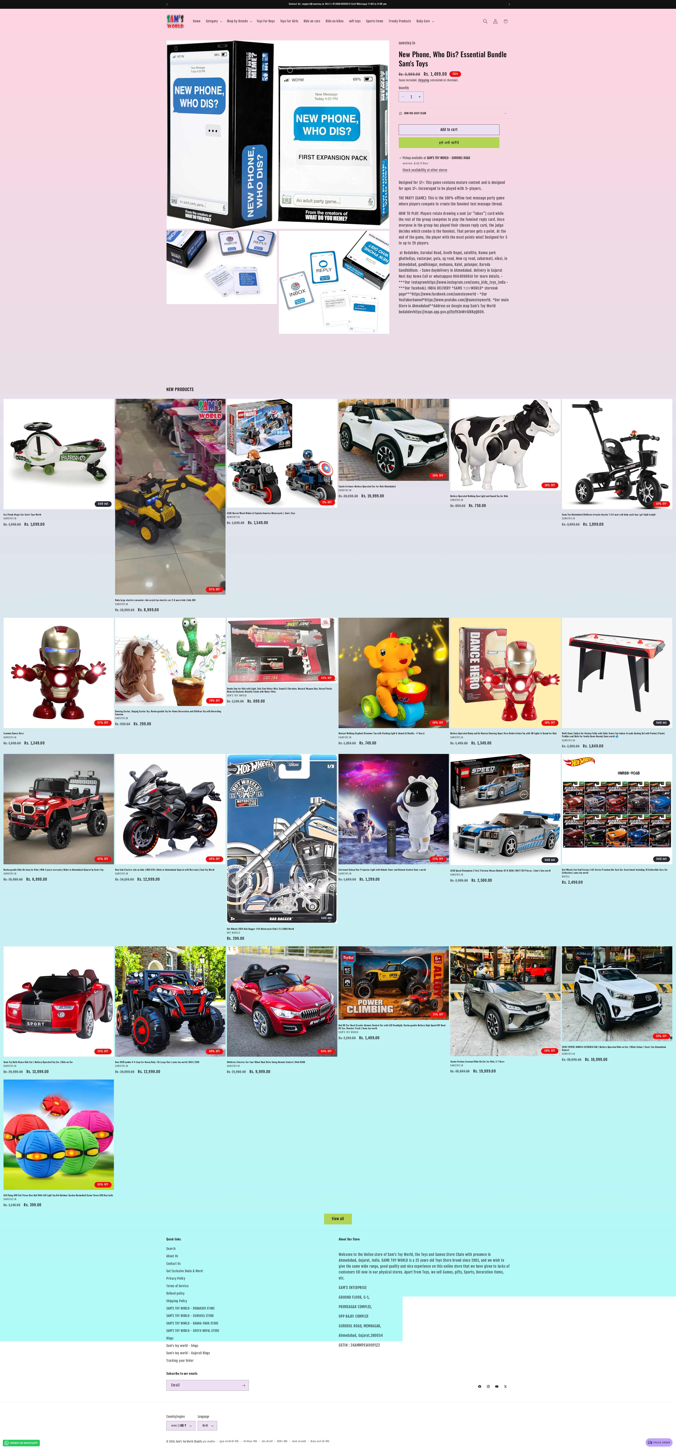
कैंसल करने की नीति (320, 1441)
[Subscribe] (244, 1385)
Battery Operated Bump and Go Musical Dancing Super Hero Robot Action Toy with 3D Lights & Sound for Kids (503, 733)
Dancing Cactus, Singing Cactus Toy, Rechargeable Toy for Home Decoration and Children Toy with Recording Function (168, 713)
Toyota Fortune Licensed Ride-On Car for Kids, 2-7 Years (477, 1061)
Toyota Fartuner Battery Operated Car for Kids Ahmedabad (367, 486)
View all (338, 1219)
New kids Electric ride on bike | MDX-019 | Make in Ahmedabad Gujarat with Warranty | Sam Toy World (164, 869)
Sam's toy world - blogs (182, 1346)
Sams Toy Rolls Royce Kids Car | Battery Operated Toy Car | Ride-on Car (38, 1061)
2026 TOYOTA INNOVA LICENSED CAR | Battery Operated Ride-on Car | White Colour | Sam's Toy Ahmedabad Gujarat (614, 1048)
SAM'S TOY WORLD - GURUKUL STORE (190, 1316)
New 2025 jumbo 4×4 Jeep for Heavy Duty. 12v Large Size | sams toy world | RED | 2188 (157, 1061)
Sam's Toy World (185, 1441)
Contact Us (173, 1264)
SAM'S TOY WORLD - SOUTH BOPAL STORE (192, 1331)
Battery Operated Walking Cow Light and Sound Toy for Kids (479, 496)
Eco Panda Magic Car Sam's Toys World (22, 514)
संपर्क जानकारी (299, 1441)
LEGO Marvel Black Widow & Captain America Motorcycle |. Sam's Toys (261, 513)
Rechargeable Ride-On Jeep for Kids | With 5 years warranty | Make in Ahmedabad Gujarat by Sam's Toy (54, 869)
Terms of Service (177, 1286)
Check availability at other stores (425, 170)
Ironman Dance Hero (14, 733)
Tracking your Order (180, 1361)
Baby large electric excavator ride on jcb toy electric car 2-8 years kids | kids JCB (155, 600)
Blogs (170, 1338)
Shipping (423, 80)
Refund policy (175, 1294)
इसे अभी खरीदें (449, 142)
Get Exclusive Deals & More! (184, 1271)
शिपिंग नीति (282, 1441)
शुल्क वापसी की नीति (229, 1441)
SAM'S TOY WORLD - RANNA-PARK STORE (192, 1323)
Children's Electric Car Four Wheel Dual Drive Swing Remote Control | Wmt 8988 (266, 1061)
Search (171, 1249)
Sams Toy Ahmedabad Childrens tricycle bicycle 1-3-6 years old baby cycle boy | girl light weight (609, 514)
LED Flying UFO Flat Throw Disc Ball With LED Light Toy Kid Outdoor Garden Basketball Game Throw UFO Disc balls (58, 1195)
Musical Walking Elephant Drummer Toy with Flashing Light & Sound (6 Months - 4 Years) (381, 733)
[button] (213, 21)
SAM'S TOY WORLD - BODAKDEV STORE (190, 1309)
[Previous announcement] (167, 4)
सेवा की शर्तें (267, 1441)
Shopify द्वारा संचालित (204, 1441)
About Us (172, 1256)
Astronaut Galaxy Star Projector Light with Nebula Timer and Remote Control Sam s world (382, 869)
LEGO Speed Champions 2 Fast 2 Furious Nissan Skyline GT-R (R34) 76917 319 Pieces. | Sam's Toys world (500, 870)
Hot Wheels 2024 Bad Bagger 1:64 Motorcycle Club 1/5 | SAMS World (260, 928)
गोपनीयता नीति (250, 1441)
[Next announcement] (509, 4)
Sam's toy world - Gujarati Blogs (188, 1353)
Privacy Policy (175, 1279)
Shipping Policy (176, 1301)
